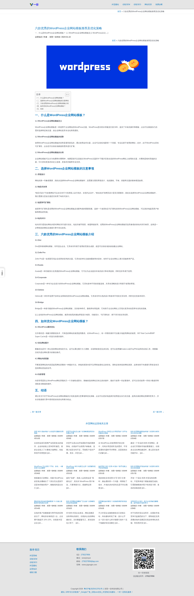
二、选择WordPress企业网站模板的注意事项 (53, 101)
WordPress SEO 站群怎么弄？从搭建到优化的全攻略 (81, 467)
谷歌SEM (126, 4)
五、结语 (40, 109)
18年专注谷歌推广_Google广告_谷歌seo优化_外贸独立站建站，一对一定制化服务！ (99, 592)
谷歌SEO (137, 4)
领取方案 (33, 572)
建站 (63, 592)
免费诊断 (159, 4)
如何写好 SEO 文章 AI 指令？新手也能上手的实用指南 (112, 467)
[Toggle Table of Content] (66, 94)
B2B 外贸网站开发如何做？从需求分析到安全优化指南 (145, 467)
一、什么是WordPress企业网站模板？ (50, 98)
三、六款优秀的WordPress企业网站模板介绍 (53, 103)
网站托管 (148, 4)
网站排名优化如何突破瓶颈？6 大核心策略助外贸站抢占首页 (48, 502)
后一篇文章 (158, 412)
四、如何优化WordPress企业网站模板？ (51, 106)
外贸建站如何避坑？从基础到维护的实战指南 (112, 502)
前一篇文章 (35, 412)
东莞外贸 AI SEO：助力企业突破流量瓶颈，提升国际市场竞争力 (144, 502)
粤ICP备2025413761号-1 (94, 589)
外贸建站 (115, 4)
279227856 (85, 555)
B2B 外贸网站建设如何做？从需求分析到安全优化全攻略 (145, 432)
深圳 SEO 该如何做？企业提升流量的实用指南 (48, 432)
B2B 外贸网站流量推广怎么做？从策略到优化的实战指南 (80, 502)
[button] (2, 272)
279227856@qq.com (90, 561)
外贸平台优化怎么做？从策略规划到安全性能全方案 (80, 432)
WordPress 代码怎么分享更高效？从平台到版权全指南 (112, 432)
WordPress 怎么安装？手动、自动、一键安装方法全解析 (48, 467)
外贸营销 (33, 556)
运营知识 (38, 37)
